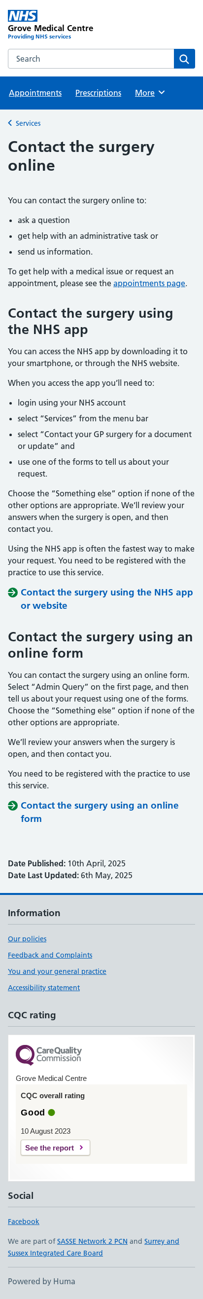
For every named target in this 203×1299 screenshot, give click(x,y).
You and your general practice (57, 971)
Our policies (27, 938)
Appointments (35, 93)
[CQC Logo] (49, 1056)
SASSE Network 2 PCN (92, 1241)
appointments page (149, 283)
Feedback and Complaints (50, 955)
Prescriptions (98, 93)
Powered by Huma (41, 1281)
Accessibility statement (44, 987)
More (149, 93)
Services (28, 123)
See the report (49, 1148)
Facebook (23, 1221)
